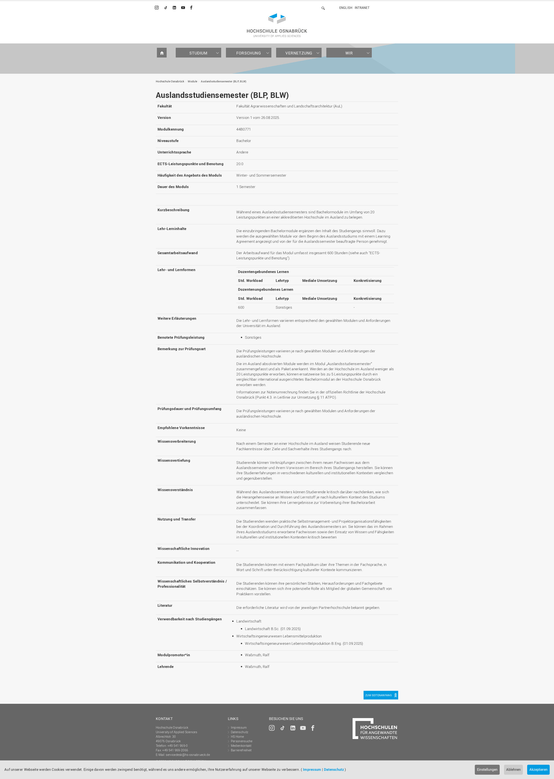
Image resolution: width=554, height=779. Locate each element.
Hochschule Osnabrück (170, 81)
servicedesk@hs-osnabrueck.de (188, 755)
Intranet (362, 8)
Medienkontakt (241, 746)
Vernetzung (298, 53)
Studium (198, 53)
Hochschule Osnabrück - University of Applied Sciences (277, 25)
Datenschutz (334, 769)
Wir (349, 53)
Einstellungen (487, 769)
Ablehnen (513, 769)
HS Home (237, 736)
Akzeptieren (538, 769)
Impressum (312, 769)
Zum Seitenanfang (378, 695)
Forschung (248, 53)
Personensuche (242, 741)
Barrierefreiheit (241, 750)
